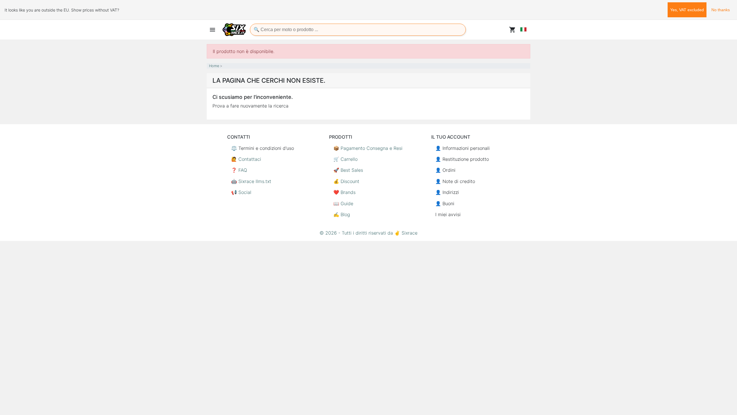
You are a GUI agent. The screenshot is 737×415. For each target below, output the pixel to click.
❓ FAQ (239, 170)
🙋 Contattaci (246, 159)
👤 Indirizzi (447, 192)
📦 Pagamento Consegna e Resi (367, 148)
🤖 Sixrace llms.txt (251, 181)
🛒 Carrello (345, 159)
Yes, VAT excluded (687, 9)
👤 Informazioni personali (462, 148)
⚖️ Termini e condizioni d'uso (262, 148)
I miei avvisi (448, 214)
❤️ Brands (344, 192)
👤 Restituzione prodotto (462, 159)
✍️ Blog (341, 214)
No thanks (720, 9)
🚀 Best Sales (348, 170)
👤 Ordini (445, 170)
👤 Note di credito (455, 181)
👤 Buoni (444, 203)
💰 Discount (346, 181)
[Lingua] (523, 29)
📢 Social (241, 192)
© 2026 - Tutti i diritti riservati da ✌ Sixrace (368, 233)
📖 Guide (343, 203)
